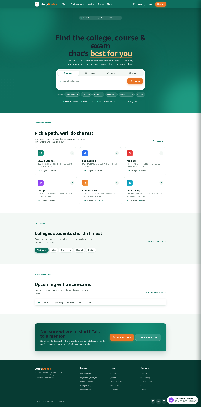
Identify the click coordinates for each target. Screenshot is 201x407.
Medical (90, 4)
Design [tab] (81, 303)
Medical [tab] (70, 303)
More (109, 4)
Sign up (160, 4)
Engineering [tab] (57, 303)
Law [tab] (89, 303)
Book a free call (123, 337)
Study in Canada (126, 94)
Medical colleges (86, 381)
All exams (114, 389)
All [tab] (39, 303)
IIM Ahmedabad (72, 94)
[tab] (68, 73)
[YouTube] (158, 401)
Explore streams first (148, 337)
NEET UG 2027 (116, 381)
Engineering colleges (88, 377)
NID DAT (140, 94)
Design (101, 4)
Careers (143, 389)
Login (149, 4)
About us (143, 373)
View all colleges (155, 241)
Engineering (76, 4)
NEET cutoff (111, 94)
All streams (158, 141)
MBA (63, 4)
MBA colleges (85, 373)
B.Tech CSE (98, 94)
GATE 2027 (114, 385)
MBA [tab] (46, 303)
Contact (143, 385)
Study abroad (85, 389)
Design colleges (86, 385)
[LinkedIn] (164, 401)
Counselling (145, 377)
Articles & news (146, 381)
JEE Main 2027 (115, 377)
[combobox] (94, 81)
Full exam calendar (154, 292)
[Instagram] (153, 401)
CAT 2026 (86, 94)
